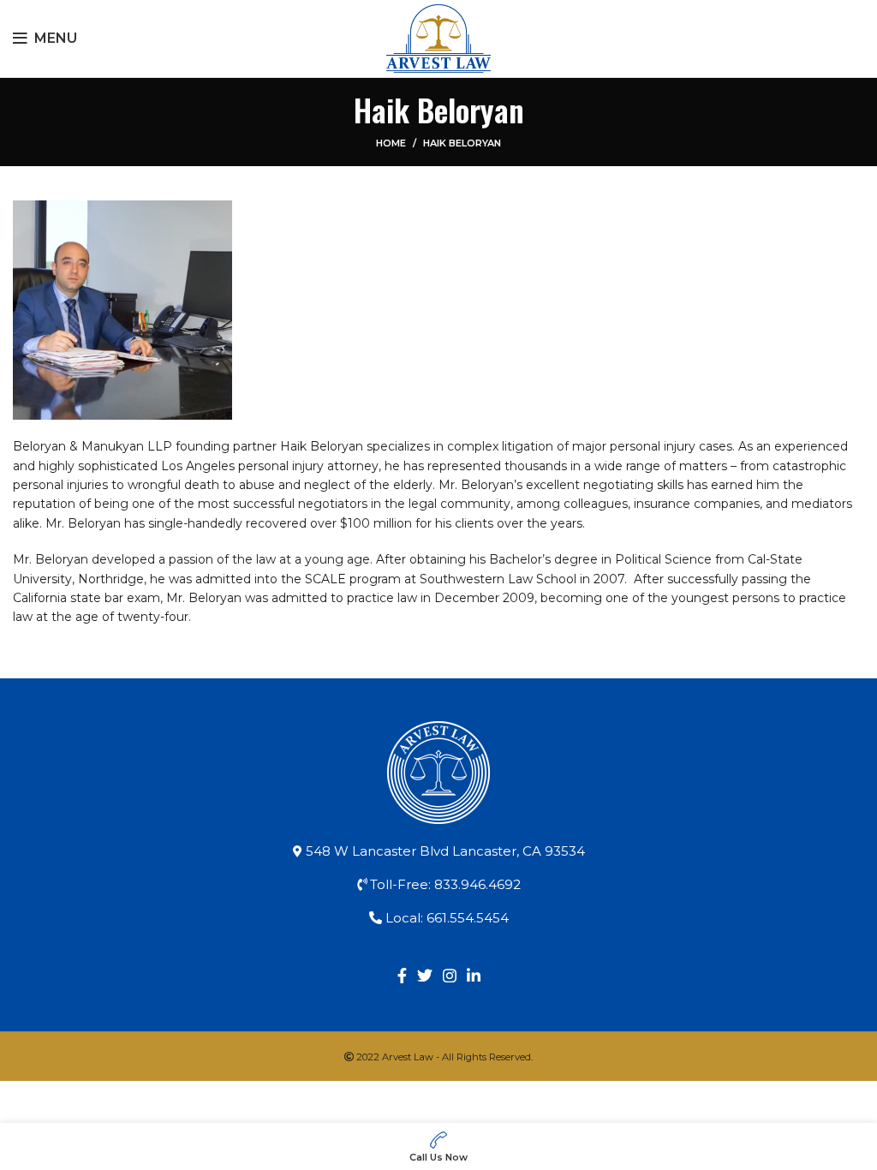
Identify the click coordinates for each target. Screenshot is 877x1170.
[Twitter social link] (425, 975)
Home (391, 143)
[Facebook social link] (402, 975)
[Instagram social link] (450, 975)
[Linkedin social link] (474, 975)
